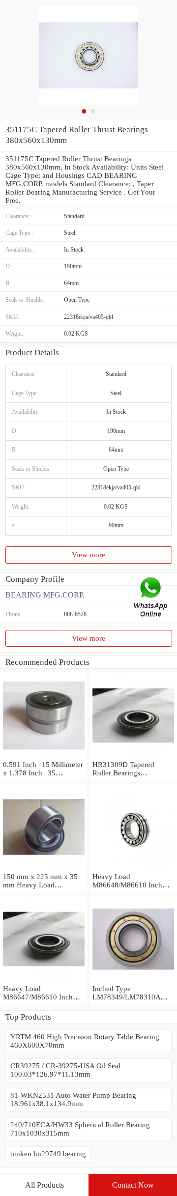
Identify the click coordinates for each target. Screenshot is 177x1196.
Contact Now (133, 1185)
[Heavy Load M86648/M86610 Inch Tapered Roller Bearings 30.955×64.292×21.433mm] (133, 868)
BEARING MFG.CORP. (45, 595)
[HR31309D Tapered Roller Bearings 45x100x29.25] (133, 756)
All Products (44, 1185)
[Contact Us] (151, 598)
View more (88, 555)
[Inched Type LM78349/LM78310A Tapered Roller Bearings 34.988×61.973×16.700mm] (133, 980)
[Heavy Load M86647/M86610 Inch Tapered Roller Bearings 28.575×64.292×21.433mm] (43, 980)
